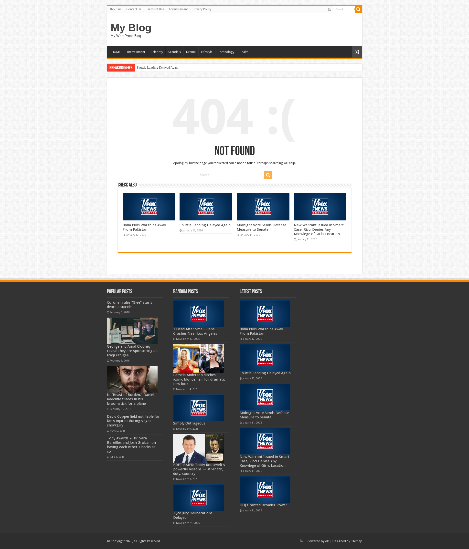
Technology (226, 52)
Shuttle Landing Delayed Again (158, 67)
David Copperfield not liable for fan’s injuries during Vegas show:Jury (133, 420)
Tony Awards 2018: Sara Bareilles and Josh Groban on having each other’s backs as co (131, 445)
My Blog (131, 27)
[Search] (358, 9)
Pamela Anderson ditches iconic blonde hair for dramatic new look (199, 379)
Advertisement (178, 9)
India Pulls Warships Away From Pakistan (144, 227)
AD (327, 541)
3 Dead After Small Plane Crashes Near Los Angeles (195, 331)
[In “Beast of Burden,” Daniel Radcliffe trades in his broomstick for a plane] (132, 379)
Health (244, 52)
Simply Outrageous (189, 423)
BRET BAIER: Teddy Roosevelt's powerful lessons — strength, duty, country (199, 469)
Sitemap (356, 541)
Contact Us (133, 9)
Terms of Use (155, 9)
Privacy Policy (202, 9)
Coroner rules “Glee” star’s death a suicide (129, 304)
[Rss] (329, 9)
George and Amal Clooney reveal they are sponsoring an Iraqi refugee (132, 350)
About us (115, 9)
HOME (116, 52)
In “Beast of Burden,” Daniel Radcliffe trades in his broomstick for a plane (130, 399)
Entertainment (135, 52)
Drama (191, 52)
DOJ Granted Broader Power (263, 505)
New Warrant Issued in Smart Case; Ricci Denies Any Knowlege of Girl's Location (319, 229)
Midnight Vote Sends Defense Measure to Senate (261, 227)
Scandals (174, 52)
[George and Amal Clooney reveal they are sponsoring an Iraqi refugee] (132, 331)
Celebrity (156, 52)
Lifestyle (207, 52)
